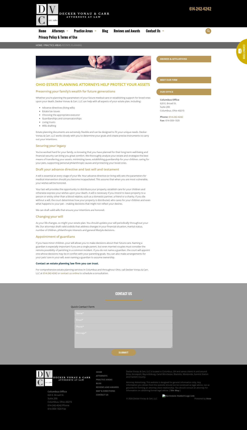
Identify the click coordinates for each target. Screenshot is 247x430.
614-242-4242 (200, 9)
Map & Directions (105, 391)
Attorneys (101, 375)
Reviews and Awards (107, 387)
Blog (98, 383)
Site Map (175, 390)
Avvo (208, 398)
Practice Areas (52, 45)
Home (39, 45)
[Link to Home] (73, 14)
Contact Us (102, 394)
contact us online (70, 273)
